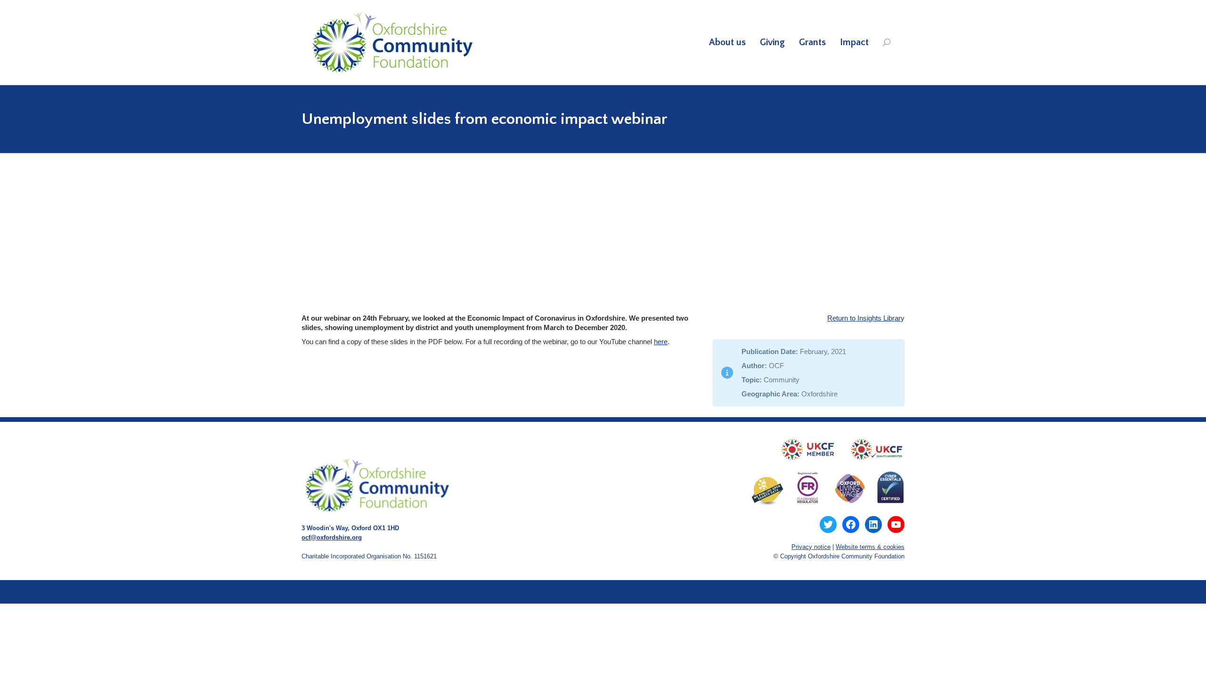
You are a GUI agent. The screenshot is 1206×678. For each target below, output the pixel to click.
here (661, 342)
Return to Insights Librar (864, 318)
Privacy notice (811, 546)
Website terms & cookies (870, 546)
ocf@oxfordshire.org (332, 537)
